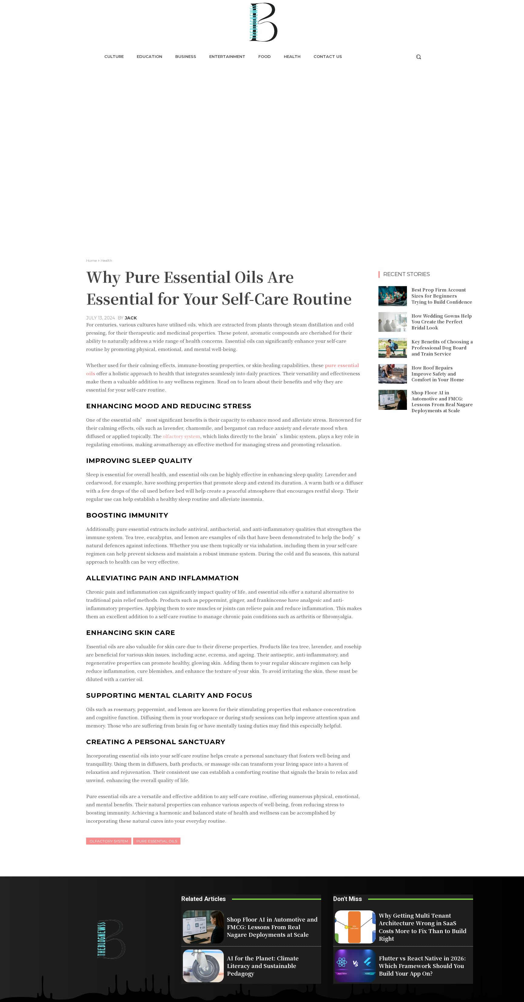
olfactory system (108, 841)
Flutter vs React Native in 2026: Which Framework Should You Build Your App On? (422, 965)
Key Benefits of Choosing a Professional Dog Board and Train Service (442, 347)
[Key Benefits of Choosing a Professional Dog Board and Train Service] (392, 348)
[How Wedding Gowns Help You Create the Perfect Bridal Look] (392, 322)
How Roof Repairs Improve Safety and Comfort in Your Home (437, 374)
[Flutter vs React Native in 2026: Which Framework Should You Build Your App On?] (355, 966)
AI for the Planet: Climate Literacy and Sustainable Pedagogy (263, 965)
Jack (131, 318)
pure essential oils (156, 841)
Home (91, 260)
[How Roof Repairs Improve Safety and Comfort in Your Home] (392, 374)
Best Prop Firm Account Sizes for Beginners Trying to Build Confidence (441, 296)
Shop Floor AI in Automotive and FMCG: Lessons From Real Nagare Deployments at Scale (442, 401)
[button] (418, 56)
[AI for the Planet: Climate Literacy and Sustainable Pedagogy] (203, 966)
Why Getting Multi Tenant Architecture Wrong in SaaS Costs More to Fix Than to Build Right (422, 926)
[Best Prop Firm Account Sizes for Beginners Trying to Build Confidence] (392, 296)
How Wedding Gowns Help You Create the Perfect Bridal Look (441, 322)
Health (106, 260)
